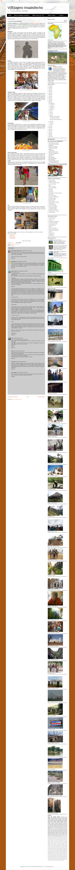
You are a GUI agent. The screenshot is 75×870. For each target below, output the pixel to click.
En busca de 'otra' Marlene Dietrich (55, 845)
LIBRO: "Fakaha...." (52, 15)
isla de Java (53, 828)
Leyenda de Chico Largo (57, 239)
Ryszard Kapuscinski (59, 839)
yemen (62, 842)
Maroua (63, 850)
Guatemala (63, 847)
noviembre (52, 104)
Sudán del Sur (53, 840)
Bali (66, 831)
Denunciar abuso (51, 139)
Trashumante (12, 235)
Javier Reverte (52, 830)
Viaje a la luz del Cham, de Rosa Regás (60, 245)
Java (66, 824)
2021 (50, 93)
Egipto (62, 824)
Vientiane (57, 840)
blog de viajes (13, 244)
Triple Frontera (59, 856)
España (12, 245)
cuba (51, 831)
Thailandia (58, 821)
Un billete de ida (51, 150)
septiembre (52, 107)
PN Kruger (65, 830)
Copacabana (56, 836)
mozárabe (51, 842)
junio (51, 112)
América (55, 826)
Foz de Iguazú (50, 846)
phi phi (60, 860)
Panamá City (61, 838)
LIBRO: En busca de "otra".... (38, 15)
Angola (62, 820)
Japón (58, 849)
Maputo (61, 850)
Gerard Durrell (56, 846)
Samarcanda (63, 839)
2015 (50, 102)
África (58, 817)
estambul (52, 858)
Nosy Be (65, 837)
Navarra (60, 837)
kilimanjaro (64, 859)
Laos (52, 821)
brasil (54, 819)
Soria (66, 855)
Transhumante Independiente (54, 153)
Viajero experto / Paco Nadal (53, 144)
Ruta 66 (49, 854)
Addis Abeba (54, 824)
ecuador (49, 822)
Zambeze (59, 825)
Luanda (52, 837)
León (48, 825)
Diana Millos (13, 261)
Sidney (51, 855)
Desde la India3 (12, 234)
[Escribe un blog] (17, 242)
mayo (51, 113)
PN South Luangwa (56, 838)
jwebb (43, 866)
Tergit (53, 856)
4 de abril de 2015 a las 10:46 (21, 261)
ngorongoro (59, 831)
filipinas (49, 828)
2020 (50, 94)
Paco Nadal (13, 361)
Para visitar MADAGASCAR (53, 162)
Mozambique (56, 818)
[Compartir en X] (18, 242)
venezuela (49, 826)
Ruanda (62, 822)
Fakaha (54, 833)
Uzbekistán (60, 823)
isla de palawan (58, 859)
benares (64, 857)
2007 (50, 136)
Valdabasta (65, 856)
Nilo (63, 830)
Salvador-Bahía (53, 854)
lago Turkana (55, 831)
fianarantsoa (55, 858)
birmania (51, 819)
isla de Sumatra (64, 841)
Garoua (57, 833)
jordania (49, 842)
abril (51, 115)
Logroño (54, 850)
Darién (59, 824)
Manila (61, 830)
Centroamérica (64, 819)
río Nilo (54, 835)
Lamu (59, 830)
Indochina (56, 848)
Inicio (27, 396)
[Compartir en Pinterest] (20, 242)
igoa (12, 338)
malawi (51, 824)
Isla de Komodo (52, 849)
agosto (51, 109)
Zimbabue (53, 823)
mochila (54, 860)
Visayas (52, 857)
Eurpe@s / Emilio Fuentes (53, 151)
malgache (51, 860)
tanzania (57, 819)
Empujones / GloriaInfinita (53, 146)
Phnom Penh (65, 838)
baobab (60, 840)
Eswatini (61, 845)
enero (51, 124)
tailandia (49, 821)
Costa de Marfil (50, 820)
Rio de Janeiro (52, 839)
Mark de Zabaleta (52, 157)
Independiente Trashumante (16, 250)
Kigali (66, 849)
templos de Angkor (58, 835)
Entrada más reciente (13, 396)
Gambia (55, 822)
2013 (50, 127)
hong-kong (60, 858)
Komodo (49, 850)
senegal (60, 828)
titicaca (60, 842)
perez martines (14, 372)
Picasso (49, 839)
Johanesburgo (61, 849)
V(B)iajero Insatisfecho (25, 8)
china (49, 824)
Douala (52, 833)
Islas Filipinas (64, 818)
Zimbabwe (65, 821)
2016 (50, 100)
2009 (50, 133)
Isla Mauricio (64, 848)
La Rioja (66, 836)
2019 (50, 96)
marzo (51, 121)
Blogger (53, 866)
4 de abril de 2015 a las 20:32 (23, 271)
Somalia (64, 855)
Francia (53, 846)
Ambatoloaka (65, 842)
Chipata (63, 832)
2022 (50, 91)
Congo (53, 836)
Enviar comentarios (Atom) (17, 399)
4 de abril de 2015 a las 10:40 (27, 250)
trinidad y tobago (64, 825)
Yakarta (56, 857)
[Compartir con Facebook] (19, 242)
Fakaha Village (65, 845)
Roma (55, 839)
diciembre (51, 103)
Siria (62, 855)
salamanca (62, 860)
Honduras (60, 833)
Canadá (58, 829)
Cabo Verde (54, 829)
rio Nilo (51, 835)
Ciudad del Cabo (50, 836)
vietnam (53, 826)
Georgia (64, 824)
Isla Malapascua (60, 848)
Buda (57, 824)
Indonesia (55, 820)
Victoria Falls (49, 857)
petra (54, 842)
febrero (51, 122)
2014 (50, 126)
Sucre (48, 856)
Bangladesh (53, 832)
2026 (50, 85)
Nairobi (57, 837)
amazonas (65, 822)
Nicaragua (62, 837)
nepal (57, 828)
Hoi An (54, 848)
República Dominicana (53, 825)
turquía (62, 831)
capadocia (65, 840)
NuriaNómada (51, 145)
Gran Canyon (60, 846)
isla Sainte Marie (59, 841)
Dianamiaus (36, 23)
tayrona (63, 828)
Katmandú (63, 836)
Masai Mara (54, 837)
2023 (50, 90)
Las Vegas (49, 837)
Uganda (62, 821)
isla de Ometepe (53, 859)
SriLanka (54, 821)
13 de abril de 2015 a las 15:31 (21, 361)
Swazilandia (51, 856)
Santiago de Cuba (62, 854)
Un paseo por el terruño (52, 50)
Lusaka (56, 850)
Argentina (56, 823)
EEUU (62, 826)
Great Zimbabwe (58, 847)
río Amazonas (57, 842)
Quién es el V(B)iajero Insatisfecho (21, 15)
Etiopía (52, 818)
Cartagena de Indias (58, 832)
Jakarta (56, 849)
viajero (17, 244)
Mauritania (58, 822)
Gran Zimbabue (53, 847)
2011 (50, 130)
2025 (50, 87)
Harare (51, 848)
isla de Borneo (64, 858)
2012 (50, 129)
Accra (65, 831)
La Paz (51, 850)
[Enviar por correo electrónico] (16, 242)
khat (61, 859)
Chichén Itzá (62, 829)
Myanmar (59, 820)
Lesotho (63, 833)
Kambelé (64, 849)
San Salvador (57, 854)
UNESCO (62, 856)
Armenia (59, 826)
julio (51, 110)
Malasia (58, 850)
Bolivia (52, 822)
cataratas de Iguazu (54, 841)
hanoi (58, 858)
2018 (50, 97)
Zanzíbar (62, 857)
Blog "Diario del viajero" (53, 158)
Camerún (65, 820)
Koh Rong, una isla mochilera (55, 116)
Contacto (61, 15)
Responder (13, 258)
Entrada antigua (41, 396)
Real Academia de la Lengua (53, 142)
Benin (60, 818)
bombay (63, 840)
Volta (54, 857)
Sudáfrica (49, 823)
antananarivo (65, 823)
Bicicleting (50, 155)
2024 (50, 88)
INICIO (9, 15)
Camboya (60, 819)
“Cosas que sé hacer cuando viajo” (55, 119)
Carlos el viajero (14, 271)
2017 (50, 99)
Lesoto (66, 833)
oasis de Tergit (57, 860)
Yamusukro (58, 857)
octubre (51, 106)
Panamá (49, 818)
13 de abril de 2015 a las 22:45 (22, 372)
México (49, 819)
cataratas (49, 841)
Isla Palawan (60, 836)
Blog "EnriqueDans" (52, 159)
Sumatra (49, 831)
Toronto (56, 856)
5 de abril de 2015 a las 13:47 (18, 338)
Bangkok (49, 832)
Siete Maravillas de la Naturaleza (57, 855)
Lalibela (56, 830)
